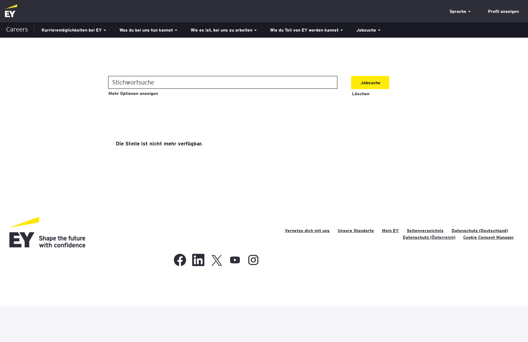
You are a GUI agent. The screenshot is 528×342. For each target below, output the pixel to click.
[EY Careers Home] (11, 11)
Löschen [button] (360, 93)
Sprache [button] (458, 11)
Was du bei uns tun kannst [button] (146, 30)
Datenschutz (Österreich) (429, 237)
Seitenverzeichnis (425, 230)
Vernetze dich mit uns (307, 230)
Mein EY (390, 230)
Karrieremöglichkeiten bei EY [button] (72, 30)
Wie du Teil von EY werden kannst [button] (305, 30)
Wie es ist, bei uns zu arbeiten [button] (222, 30)
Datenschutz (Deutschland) (480, 230)
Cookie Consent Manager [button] (488, 237)
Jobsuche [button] (366, 30)
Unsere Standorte (356, 230)
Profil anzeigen (503, 11)
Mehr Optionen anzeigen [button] (133, 93)
